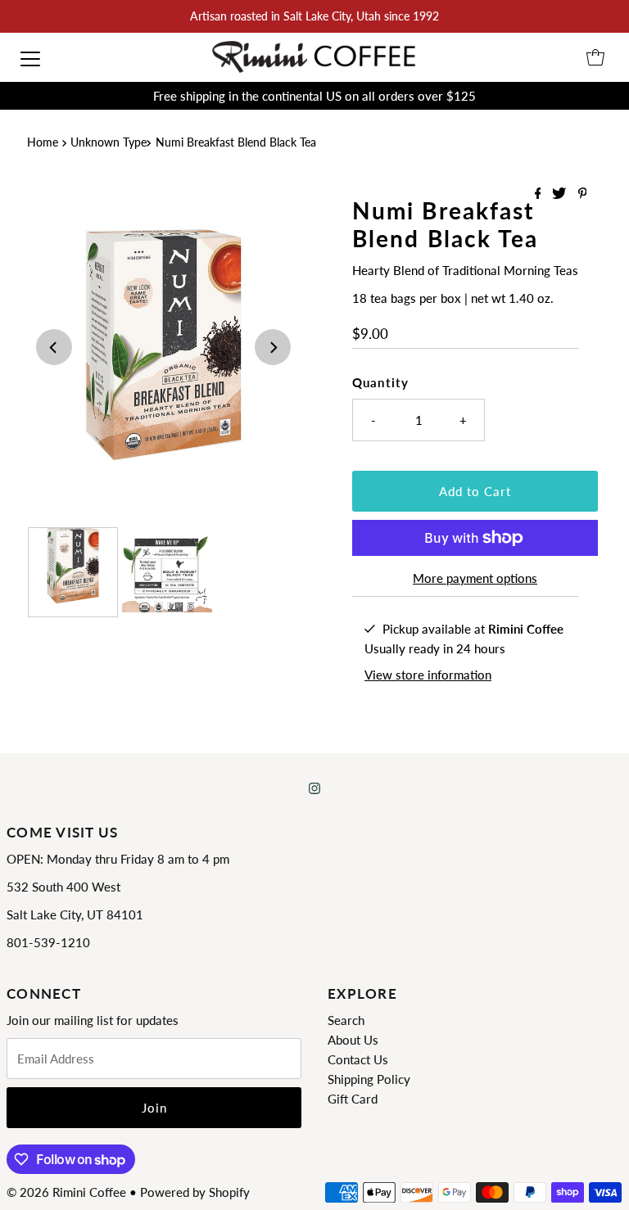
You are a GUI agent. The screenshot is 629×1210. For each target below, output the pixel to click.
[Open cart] (595, 57)
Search (346, 1020)
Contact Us (358, 1059)
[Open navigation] (30, 57)
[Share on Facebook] (540, 193)
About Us (353, 1039)
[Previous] (54, 347)
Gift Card (353, 1098)
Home (42, 142)
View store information (427, 674)
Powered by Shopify (195, 1192)
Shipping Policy (369, 1079)
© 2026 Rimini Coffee (66, 1192)
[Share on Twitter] (560, 193)
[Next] (273, 347)
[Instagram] (314, 787)
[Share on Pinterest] (582, 193)
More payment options (475, 578)
